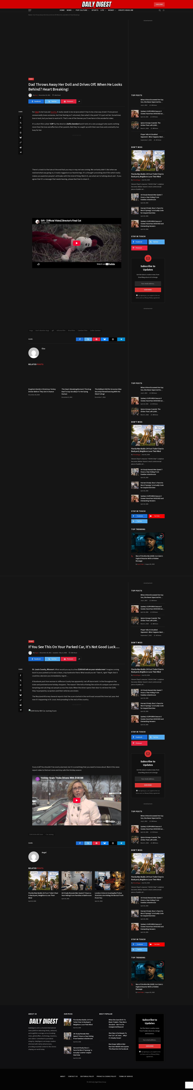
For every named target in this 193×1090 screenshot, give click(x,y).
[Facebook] (20, 118)
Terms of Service (126, 1076)
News (69, 10)
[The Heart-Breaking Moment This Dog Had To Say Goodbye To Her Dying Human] (77, 376)
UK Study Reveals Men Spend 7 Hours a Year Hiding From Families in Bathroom (152, 197)
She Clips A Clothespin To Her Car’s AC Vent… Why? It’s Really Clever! (118, 1035)
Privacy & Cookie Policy (106, 1076)
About (62, 1076)
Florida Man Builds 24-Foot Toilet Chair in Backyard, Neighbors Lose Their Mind (147, 175)
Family (31, 79)
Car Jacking (49, 834)
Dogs (31, 331)
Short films (71, 331)
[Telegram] (20, 152)
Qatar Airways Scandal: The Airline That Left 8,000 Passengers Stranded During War (153, 124)
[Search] (159, 10)
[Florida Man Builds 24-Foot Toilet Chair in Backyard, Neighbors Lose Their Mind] (148, 160)
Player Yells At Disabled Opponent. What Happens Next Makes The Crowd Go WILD (152, 135)
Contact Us (73, 1076)
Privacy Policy (149, 298)
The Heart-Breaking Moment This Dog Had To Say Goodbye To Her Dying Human (76, 391)
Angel (36, 653)
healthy (54, 112)
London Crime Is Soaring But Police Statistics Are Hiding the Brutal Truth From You (109, 895)
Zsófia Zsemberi (95, 331)
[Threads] (20, 132)
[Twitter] (20, 123)
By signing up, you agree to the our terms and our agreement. (150, 1054)
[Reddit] (20, 147)
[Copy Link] (20, 142)
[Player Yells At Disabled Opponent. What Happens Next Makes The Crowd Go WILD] (135, 136)
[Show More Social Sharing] (79, 101)
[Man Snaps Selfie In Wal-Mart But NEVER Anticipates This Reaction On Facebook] (103, 1046)
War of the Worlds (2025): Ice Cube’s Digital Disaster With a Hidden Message (149, 558)
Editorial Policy (87, 1076)
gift (53, 331)
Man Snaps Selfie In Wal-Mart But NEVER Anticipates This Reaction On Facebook (119, 1046)
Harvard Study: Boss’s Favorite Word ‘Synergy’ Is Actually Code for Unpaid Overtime (152, 210)
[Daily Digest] (96, 4)
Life (102, 10)
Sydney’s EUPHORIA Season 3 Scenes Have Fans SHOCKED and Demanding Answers (152, 112)
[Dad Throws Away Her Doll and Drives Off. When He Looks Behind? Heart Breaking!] (76, 47)
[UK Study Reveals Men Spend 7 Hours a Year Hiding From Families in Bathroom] (135, 197)
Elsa (36, 95)
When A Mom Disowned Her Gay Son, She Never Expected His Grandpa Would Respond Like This (152, 101)
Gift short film (61, 331)
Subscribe (159, 4)
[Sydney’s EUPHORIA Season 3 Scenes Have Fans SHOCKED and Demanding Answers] (135, 113)
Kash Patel (140, 564)
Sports (95, 10)
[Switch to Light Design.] (163, 10)
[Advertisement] (77, 152)
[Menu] (29, 10)
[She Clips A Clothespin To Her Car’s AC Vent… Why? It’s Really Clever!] (103, 1035)
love (37, 112)
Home (62, 10)
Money (111, 10)
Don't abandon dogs (42, 331)
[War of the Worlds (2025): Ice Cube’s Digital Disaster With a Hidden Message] (148, 542)
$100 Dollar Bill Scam (36, 834)
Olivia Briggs (136, 180)
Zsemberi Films (82, 331)
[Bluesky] (20, 137)
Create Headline (125, 10)
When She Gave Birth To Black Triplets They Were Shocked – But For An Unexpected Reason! (117, 1023)
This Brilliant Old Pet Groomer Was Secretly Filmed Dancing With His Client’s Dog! (108, 391)
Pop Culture (81, 10)
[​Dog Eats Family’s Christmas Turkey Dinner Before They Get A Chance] (43, 376)
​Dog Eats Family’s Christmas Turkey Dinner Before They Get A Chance (42, 390)
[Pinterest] (20, 127)
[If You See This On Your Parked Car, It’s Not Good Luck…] (76, 609)
